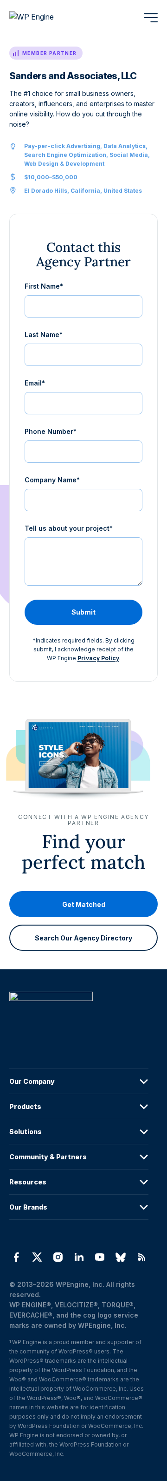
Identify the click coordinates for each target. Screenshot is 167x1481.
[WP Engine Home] (44, 17)
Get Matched (83, 904)
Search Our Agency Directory (83, 938)
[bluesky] (121, 1257)
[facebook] (16, 1257)
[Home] (78, 1015)
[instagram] (57, 1257)
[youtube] (100, 1257)
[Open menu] (150, 17)
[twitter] (37, 1257)
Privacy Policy (98, 658)
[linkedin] (78, 1257)
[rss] (141, 1257)
